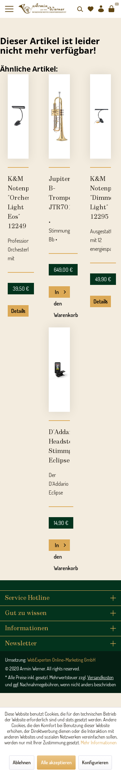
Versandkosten (100, 677)
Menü (11, 9)
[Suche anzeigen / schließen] (80, 9)
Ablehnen (22, 762)
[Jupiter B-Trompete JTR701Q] (59, 116)
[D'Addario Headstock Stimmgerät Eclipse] (59, 369)
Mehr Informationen (99, 742)
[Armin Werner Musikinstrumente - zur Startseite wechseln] (42, 8)
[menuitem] (11, 9)
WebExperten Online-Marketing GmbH (61, 660)
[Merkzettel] (90, 9)
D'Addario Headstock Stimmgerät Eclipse (59, 446)
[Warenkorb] (111, 9)
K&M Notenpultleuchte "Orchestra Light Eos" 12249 (18, 203)
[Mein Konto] (101, 9)
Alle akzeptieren (56, 762)
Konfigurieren (95, 762)
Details (18, 311)
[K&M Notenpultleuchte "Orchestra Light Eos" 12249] (18, 116)
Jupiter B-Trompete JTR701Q (59, 193)
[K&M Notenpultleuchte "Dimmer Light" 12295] (100, 116)
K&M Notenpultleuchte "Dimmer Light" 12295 (100, 198)
